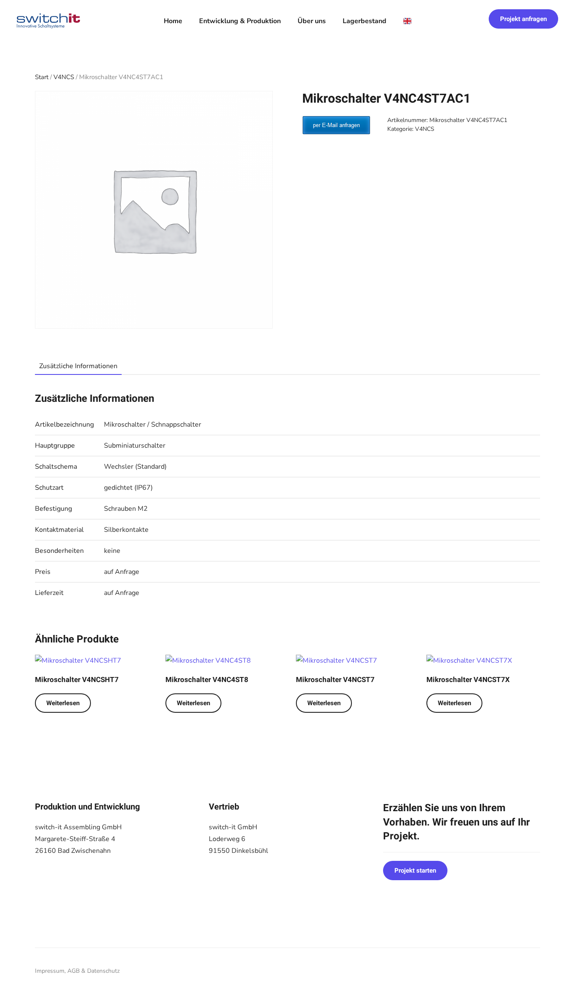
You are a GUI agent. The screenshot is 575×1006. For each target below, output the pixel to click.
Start (41, 77)
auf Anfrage (121, 571)
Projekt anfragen (523, 19)
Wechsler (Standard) (135, 466)
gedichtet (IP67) (128, 487)
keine (112, 550)
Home (173, 21)
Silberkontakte (126, 529)
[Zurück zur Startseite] (48, 21)
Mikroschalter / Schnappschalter (152, 424)
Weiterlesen (63, 703)
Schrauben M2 (126, 508)
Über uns (312, 21)
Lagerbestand (364, 21)
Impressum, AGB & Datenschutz (77, 971)
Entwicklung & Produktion (240, 21)
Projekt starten (415, 870)
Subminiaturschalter (134, 445)
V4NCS (63, 77)
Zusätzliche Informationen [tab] (78, 366)
